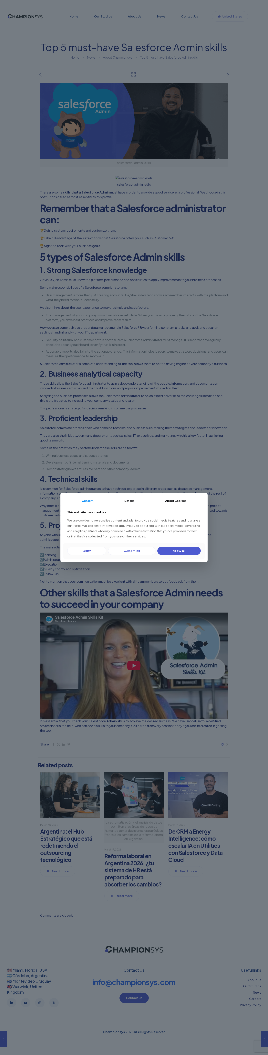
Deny (87, 551)
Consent (88, 500)
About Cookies (175, 500)
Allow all (179, 551)
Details (129, 500)
